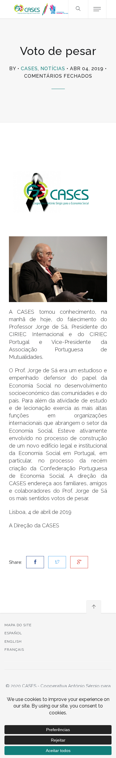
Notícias (52, 68)
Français (14, 649)
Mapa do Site (18, 625)
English (13, 641)
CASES (29, 68)
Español (13, 633)
